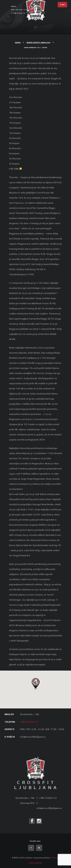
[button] (35, 683)
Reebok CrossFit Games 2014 (38, 42)
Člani (62, 4)
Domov (18, 42)
